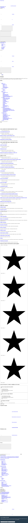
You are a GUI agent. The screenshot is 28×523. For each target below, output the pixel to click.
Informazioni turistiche (4, 484)
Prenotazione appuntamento (5, 495)
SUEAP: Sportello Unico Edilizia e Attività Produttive (9, 110)
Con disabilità (4, 100)
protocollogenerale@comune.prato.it (5, 492)
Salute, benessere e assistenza (5, 473)
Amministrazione (3, 83)
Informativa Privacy (4, 500)
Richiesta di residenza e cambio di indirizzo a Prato (7, 135)
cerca (0, 121)
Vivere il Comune (2, 480)
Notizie (4, 89)
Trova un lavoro (4, 111)
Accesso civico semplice (3, 182)
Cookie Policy (17, 519)
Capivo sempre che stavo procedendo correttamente (7, 390)
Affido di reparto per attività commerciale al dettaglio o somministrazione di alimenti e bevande (13, 197)
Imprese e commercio (4, 472)
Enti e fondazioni (3, 464)
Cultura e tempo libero (4, 469)
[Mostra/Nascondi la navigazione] (5, 34)
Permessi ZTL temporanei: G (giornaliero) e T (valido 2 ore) (8, 152)
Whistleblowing (4, 112)
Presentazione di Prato (5, 92)
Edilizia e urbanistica (4, 470)
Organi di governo (5, 85)
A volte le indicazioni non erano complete (6, 396)
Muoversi (3, 48)
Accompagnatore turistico (3, 186)
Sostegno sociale (5, 106)
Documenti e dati (5, 84)
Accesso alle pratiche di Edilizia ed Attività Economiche (8, 174)
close (1, 73)
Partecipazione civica (5, 105)
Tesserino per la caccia (3, 148)
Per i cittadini (3, 97)
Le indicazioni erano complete (5, 389)
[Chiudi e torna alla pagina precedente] (5, 438)
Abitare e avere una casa (5, 99)
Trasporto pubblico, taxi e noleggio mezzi (7, 118)
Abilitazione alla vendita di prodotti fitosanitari (6, 163)
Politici (4, 86)
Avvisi (3, 90)
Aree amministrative (4, 463)
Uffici (2, 461)
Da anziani (4, 102)
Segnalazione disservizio (4, 496)
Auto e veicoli (4, 114)
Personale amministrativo (5, 87)
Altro (2, 398)
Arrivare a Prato (4, 113)
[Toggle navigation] (5, 70)
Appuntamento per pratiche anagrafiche (6, 139)
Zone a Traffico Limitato (5, 119)
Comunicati (3, 478)
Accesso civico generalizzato (4, 178)
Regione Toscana (2, 0)
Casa (2, 468)
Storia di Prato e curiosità (5, 94)
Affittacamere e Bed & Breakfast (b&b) (5, 201)
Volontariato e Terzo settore (5, 475)
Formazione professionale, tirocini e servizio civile (8, 109)
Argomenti (3, 120)
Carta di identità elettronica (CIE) (5, 131)
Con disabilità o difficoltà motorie (6, 115)
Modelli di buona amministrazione (6, 96)
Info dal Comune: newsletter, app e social (6, 497)
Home (2, 74)
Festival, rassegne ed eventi (6, 95)
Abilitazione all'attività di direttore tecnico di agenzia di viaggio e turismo (10, 159)
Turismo (2, 474)
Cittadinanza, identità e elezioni (6, 98)
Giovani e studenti (5, 103)
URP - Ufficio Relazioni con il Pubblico (4, 493)
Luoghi (2, 482)
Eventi (3, 93)
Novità (2, 88)
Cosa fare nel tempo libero (6, 101)
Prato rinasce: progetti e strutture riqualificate (6, 485)
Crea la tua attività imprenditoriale (6, 108)
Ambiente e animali (4, 467)
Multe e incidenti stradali (5, 116)
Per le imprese (3, 47)
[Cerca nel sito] (7, 28)
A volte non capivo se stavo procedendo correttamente (7, 397)
